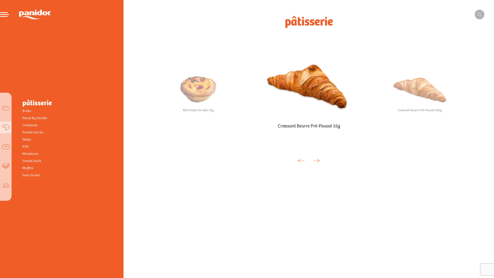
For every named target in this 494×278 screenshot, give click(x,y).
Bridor (26, 111)
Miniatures (30, 154)
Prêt (25, 147)
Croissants (30, 125)
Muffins (27, 168)
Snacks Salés (31, 161)
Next (316, 160)
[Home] (35, 14)
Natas (26, 140)
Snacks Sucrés (32, 132)
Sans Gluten (31, 175)
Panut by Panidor (34, 118)
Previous (301, 160)
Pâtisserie (37, 103)
